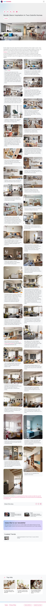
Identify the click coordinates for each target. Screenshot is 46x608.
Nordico (5, 51)
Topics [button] (6, 605)
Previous (39, 577)
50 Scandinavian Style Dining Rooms (26, 497)
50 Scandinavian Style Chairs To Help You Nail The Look (27, 496)
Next (41, 577)
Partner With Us (28, 605)
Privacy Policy (12, 605)
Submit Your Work (38, 605)
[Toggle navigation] (43, 1)
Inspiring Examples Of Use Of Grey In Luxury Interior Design (28, 537)
